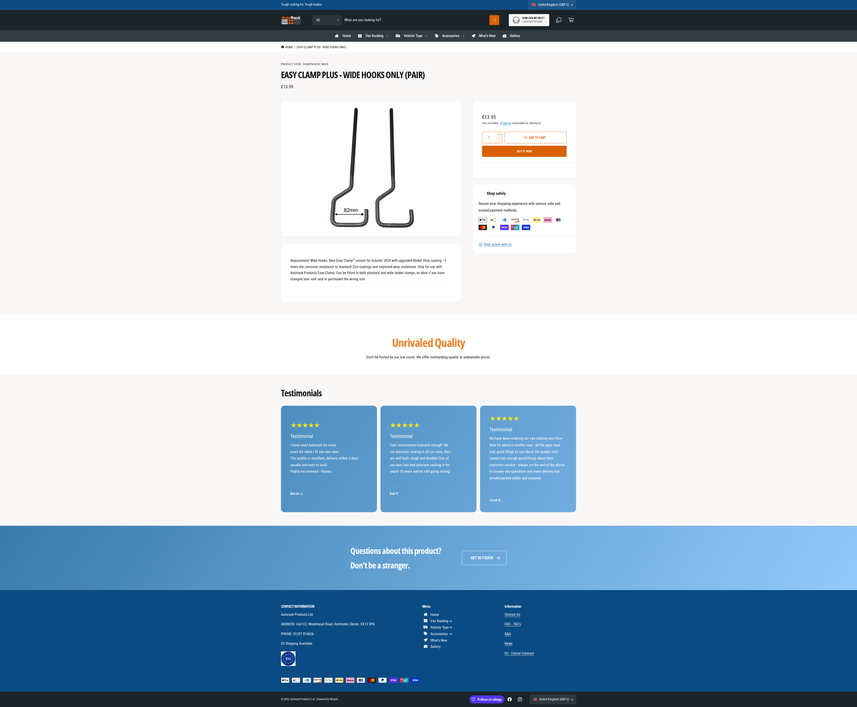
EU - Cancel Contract (519, 653)
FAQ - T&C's (513, 624)
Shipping (505, 123)
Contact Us (512, 614)
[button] (571, 20)
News (508, 643)
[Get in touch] (559, 20)
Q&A (508, 634)
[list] (428, 459)
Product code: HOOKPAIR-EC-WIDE (305, 64)
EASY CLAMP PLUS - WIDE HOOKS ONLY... (323, 47)
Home (289, 47)
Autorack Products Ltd (302, 699)
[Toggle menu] (451, 621)
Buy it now (524, 151)
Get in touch (482, 557)
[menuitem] (342, 36)
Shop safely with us (498, 244)
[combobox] (421, 20)
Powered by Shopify (327, 699)
